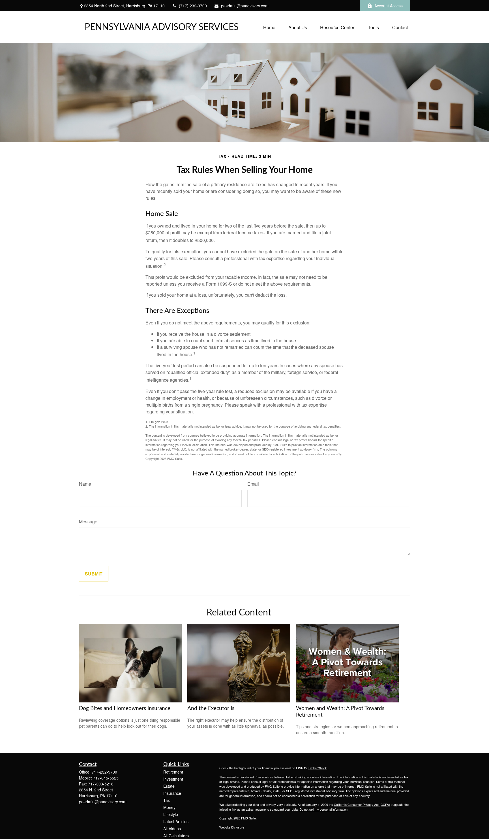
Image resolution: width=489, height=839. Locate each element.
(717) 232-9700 (193, 6)
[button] (269, 27)
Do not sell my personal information (323, 809)
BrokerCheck (317, 768)
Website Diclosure (231, 827)
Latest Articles (175, 821)
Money (169, 807)
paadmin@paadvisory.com (245, 6)
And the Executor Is (210, 708)
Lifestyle (170, 814)
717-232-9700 (104, 772)
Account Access (388, 6)
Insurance (172, 793)
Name (85, 484)
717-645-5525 (106, 778)
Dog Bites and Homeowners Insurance (124, 708)
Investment (173, 779)
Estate (169, 786)
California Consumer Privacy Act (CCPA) (362, 804)
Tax (166, 800)
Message (88, 521)
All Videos (172, 828)
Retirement (173, 772)
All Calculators (176, 835)
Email (253, 484)
